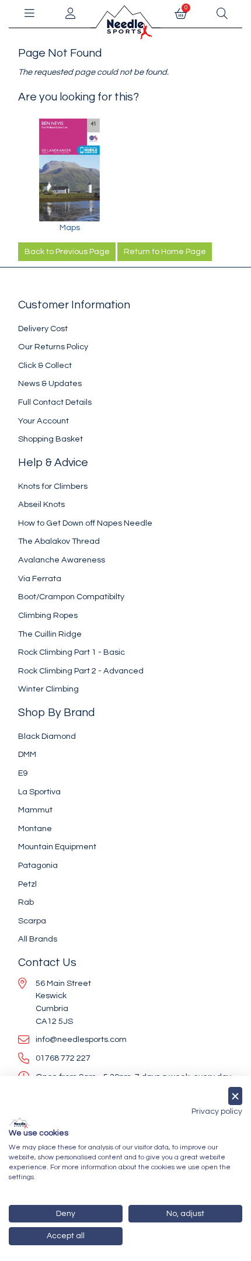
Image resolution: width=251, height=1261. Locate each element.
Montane (35, 828)
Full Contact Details (55, 402)
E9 (22, 773)
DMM (27, 754)
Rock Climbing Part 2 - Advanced (81, 670)
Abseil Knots (41, 504)
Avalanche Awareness (61, 559)
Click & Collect (45, 365)
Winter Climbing (48, 689)
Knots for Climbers (53, 486)
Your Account (43, 420)
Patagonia (38, 865)
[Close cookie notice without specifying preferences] (235, 1096)
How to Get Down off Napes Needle (85, 523)
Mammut (35, 809)
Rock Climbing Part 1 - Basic (71, 652)
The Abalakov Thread (59, 541)
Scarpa (32, 920)
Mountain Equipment (57, 846)
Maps (70, 227)
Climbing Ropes (48, 615)
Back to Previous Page (67, 252)
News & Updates (50, 383)
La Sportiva (39, 791)
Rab (26, 902)
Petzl (27, 884)
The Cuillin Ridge (50, 634)
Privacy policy (216, 1111)
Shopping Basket (50, 439)
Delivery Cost (43, 328)
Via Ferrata (39, 578)
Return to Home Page (165, 252)
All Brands (37, 939)
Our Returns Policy (53, 346)
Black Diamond (47, 736)
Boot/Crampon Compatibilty (71, 596)
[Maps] (69, 170)
